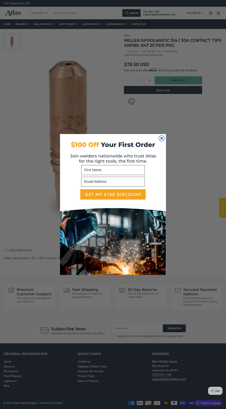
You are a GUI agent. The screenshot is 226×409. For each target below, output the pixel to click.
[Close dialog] (162, 138)
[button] (113, 231)
